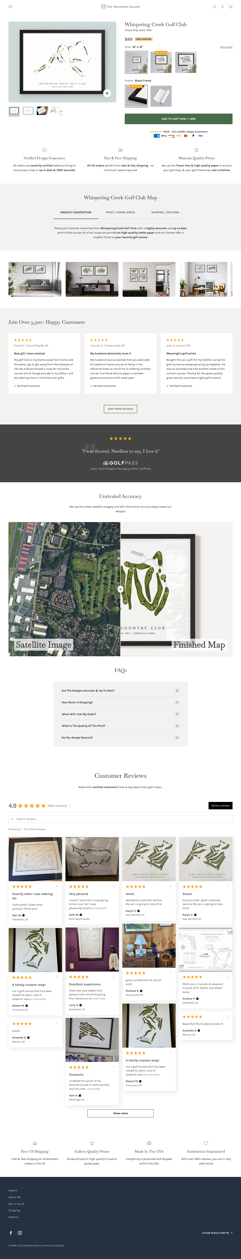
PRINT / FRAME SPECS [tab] (120, 212)
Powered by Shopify (53, 1245)
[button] (70, 806)
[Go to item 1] (14, 111)
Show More (100, 908)
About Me (14, 1197)
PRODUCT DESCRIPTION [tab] (75, 212)
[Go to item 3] (42, 111)
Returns (13, 1217)
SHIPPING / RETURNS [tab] (165, 212)
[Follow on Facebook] (10, 1232)
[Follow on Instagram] (19, 1232)
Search (12, 1190)
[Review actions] (57, 886)
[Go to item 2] (28, 111)
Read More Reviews (120, 408)
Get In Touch (16, 1203)
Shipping (14, 1210)
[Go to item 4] (56, 111)
